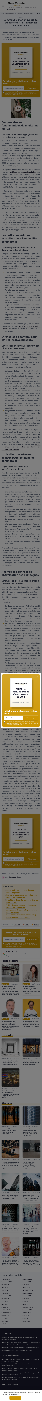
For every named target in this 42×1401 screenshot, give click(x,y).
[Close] (37, 676)
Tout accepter (15, 1398)
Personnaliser (28, 1398)
